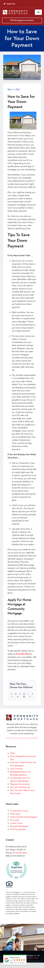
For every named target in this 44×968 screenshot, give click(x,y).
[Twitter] (16, 693)
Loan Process (16, 768)
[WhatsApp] (28, 693)
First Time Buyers (18, 829)
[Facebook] (12, 693)
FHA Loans (15, 813)
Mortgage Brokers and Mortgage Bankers (20, 773)
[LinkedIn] (24, 693)
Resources (11, 746)
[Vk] (18, 696)
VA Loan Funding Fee (20, 787)
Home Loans (12, 804)
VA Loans (14, 819)
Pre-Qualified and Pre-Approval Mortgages (20, 779)
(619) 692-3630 (22, 653)
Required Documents (20, 783)
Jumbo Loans (16, 822)
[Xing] (24, 696)
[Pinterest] (12, 696)
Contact (10, 840)
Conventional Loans (19, 810)
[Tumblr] (32, 693)
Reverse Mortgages (19, 826)
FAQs (12, 753)
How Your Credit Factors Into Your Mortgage (23, 764)
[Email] (30, 696)
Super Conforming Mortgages (23, 816)
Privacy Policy (33, 958)
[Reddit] (20, 693)
